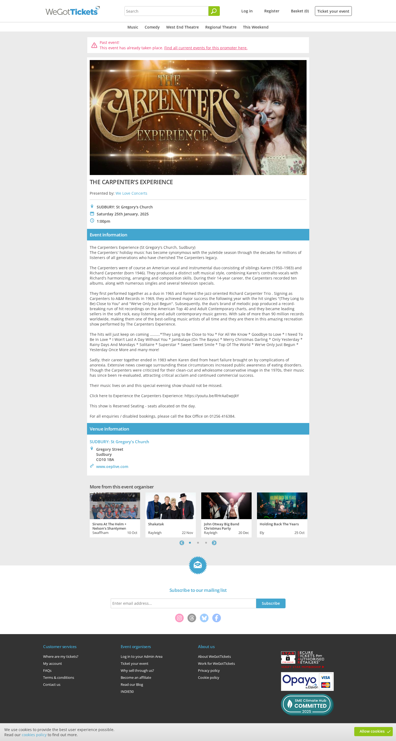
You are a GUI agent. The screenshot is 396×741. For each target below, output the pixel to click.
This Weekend (256, 27)
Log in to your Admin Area (141, 656)
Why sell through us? (137, 670)
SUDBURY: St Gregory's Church (119, 441)
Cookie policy (208, 677)
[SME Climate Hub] (307, 714)
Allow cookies (372, 731)
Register (271, 10)
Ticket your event (333, 11)
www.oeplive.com (112, 466)
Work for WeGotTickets (216, 663)
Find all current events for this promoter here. (206, 47)
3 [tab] (206, 543)
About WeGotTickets (214, 656)
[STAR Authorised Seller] (302, 667)
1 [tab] (190, 543)
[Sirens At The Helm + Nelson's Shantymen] (115, 505)
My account (52, 663)
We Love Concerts (131, 193)
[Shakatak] (171, 505)
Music (132, 27)
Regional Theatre (221, 27)
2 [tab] (198, 543)
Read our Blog (132, 684)
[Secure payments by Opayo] (307, 689)
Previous (182, 543)
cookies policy (34, 734)
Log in (247, 10)
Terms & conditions (58, 677)
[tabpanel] (115, 514)
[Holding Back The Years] (282, 505)
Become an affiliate (136, 677)
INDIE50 (127, 691)
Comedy (152, 27)
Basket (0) (300, 10)
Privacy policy (209, 670)
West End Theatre (182, 27)
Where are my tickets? (60, 656)
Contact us (51, 684)
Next (214, 543)
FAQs (47, 670)
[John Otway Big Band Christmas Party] (226, 505)
